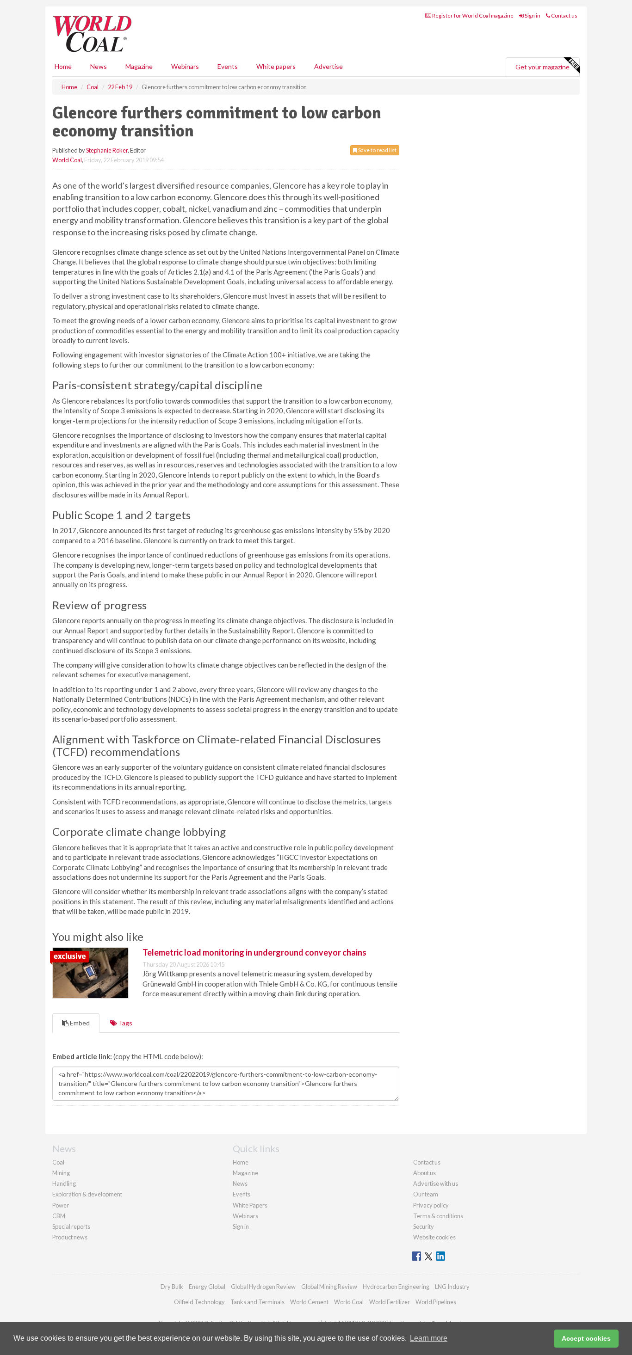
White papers (276, 66)
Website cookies (434, 1237)
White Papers (250, 1205)
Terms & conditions (438, 1216)
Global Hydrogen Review (263, 1286)
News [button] (98, 66)
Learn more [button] (428, 1338)
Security (423, 1226)
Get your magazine (542, 67)
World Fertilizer (389, 1302)
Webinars (185, 66)
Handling (64, 1183)
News (240, 1183)
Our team (425, 1194)
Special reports (71, 1226)
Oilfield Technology (199, 1302)
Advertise (328, 66)
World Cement (309, 1302)
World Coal (67, 160)
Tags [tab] (124, 1023)
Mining (61, 1173)
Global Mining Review (329, 1286)
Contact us (563, 15)
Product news (69, 1237)
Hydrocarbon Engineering (396, 1286)
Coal (58, 1162)
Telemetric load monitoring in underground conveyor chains (254, 952)
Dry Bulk (172, 1286)
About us (424, 1173)
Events (227, 66)
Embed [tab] (79, 1023)
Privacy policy (431, 1205)
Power (60, 1205)
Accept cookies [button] (586, 1338)
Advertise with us (435, 1183)
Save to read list (377, 150)
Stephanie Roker (107, 150)
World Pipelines (435, 1302)
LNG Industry (452, 1286)
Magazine (139, 66)
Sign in (532, 15)
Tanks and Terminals (257, 1302)
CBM (58, 1216)
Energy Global (207, 1286)
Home (63, 66)
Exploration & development (87, 1194)
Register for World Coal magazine (472, 15)
